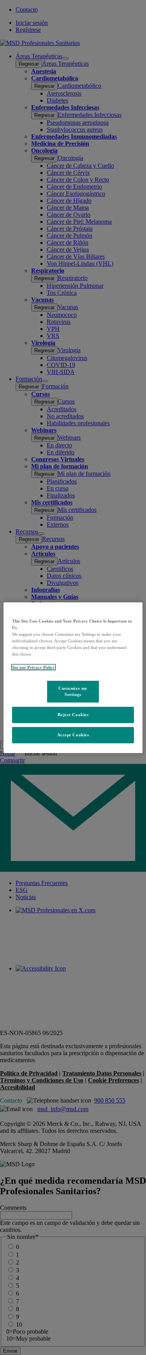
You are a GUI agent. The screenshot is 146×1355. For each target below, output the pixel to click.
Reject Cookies (73, 714)
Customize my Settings (73, 691)
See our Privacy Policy (33, 667)
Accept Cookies (73, 734)
